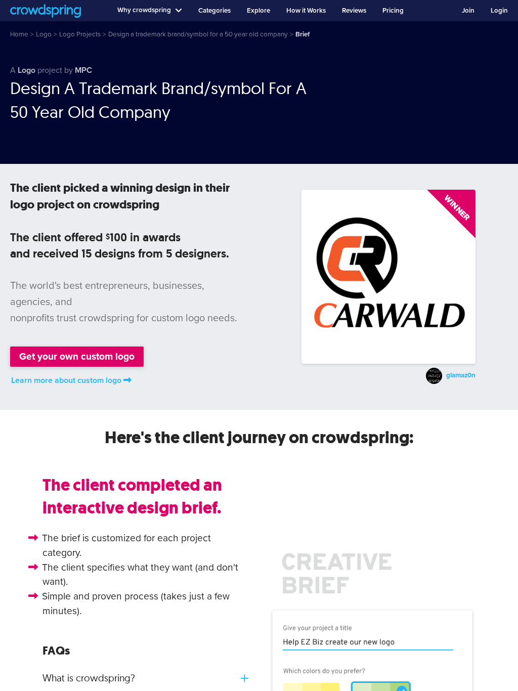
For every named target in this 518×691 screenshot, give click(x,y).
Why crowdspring (144, 10)
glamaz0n (461, 375)
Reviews (354, 11)
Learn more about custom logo (66, 380)
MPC (83, 70)
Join (468, 11)
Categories (214, 11)
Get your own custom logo (77, 356)
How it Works (306, 11)
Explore (258, 11)
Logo (26, 70)
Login (499, 11)
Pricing (393, 11)
